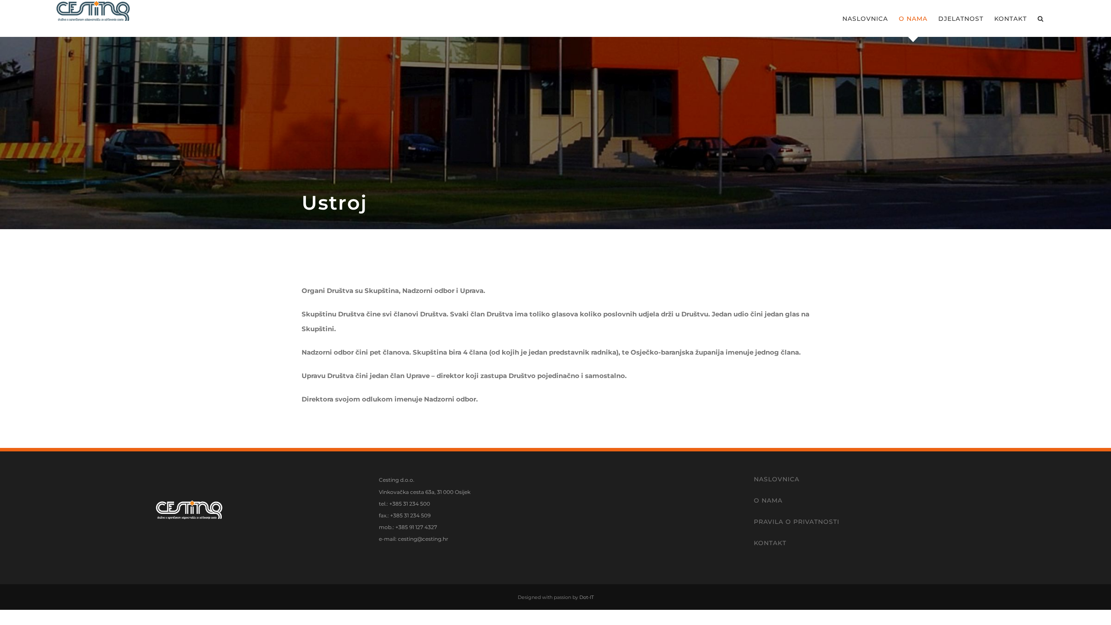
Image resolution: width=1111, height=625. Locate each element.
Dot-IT (586, 597)
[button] (1041, 18)
